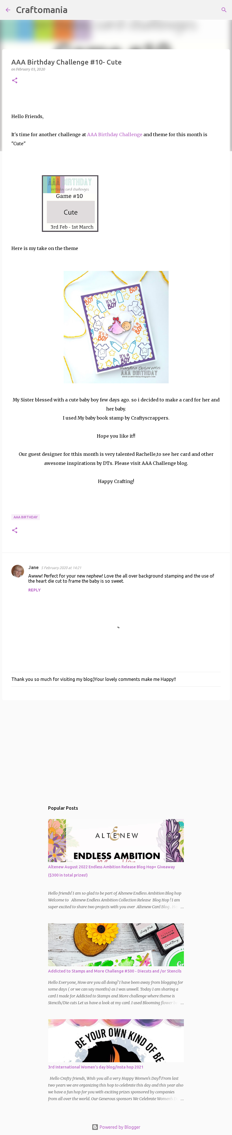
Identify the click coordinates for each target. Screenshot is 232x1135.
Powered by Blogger (119, 1127)
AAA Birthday (26, 517)
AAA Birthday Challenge (114, 134)
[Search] (75, 10)
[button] (14, 81)
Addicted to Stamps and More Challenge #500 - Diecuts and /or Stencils (114, 971)
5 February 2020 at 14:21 (61, 568)
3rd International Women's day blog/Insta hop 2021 (95, 1067)
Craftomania (42, 10)
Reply (34, 590)
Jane (33, 567)
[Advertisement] (116, 748)
